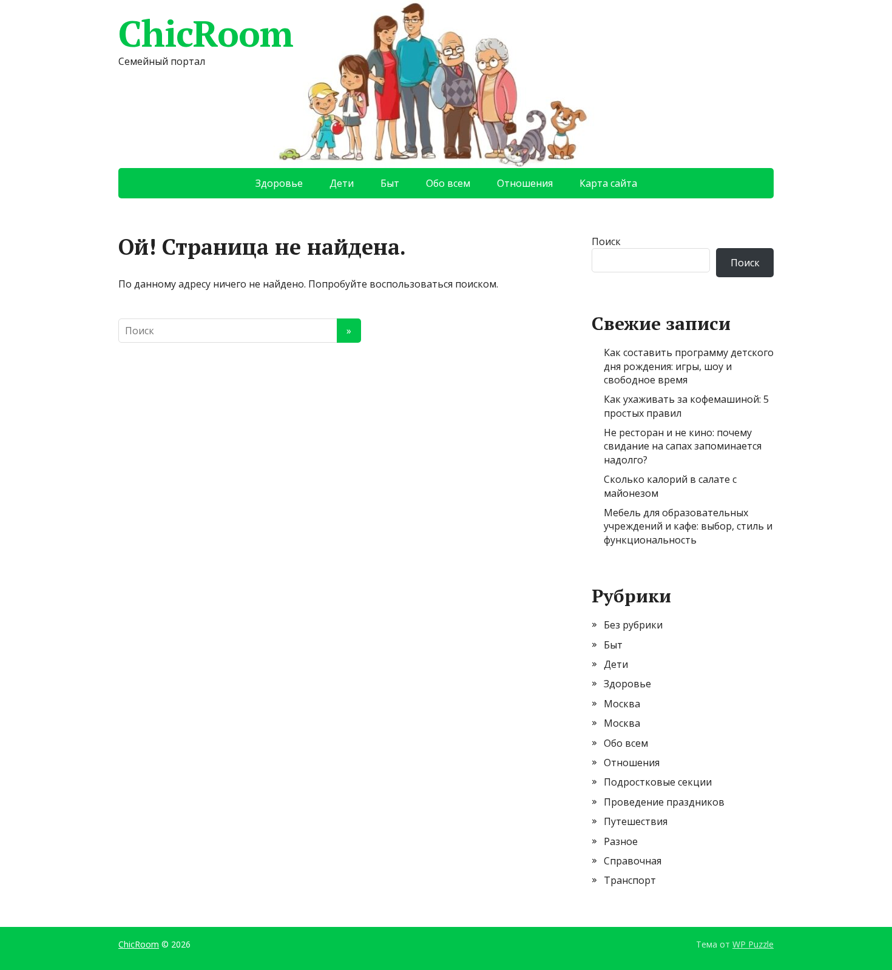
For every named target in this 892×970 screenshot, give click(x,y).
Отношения (525, 183)
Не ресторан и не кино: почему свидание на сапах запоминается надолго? (683, 446)
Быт (389, 183)
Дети (341, 183)
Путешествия (635, 821)
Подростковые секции (658, 782)
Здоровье (279, 183)
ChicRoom (205, 33)
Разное (621, 841)
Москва (622, 703)
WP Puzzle (753, 944)
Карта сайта (608, 183)
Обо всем (448, 183)
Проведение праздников (664, 802)
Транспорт (630, 880)
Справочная (632, 860)
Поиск (606, 241)
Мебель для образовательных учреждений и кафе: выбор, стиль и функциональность (688, 526)
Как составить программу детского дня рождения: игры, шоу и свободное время (689, 366)
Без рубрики (633, 625)
